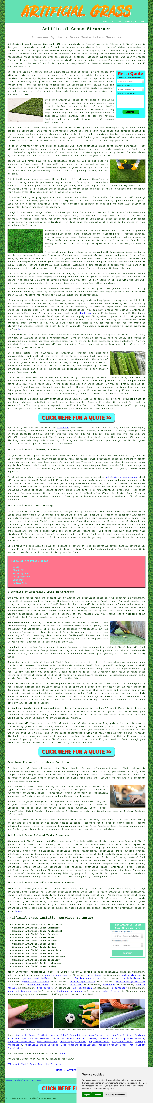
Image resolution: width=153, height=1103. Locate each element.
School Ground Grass (73, 1035)
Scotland (125, 870)
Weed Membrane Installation (78, 1045)
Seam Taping (95, 1035)
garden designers (37, 985)
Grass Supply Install (73, 1042)
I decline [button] (97, 1095)
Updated (38, 1080)
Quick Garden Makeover (36, 1038)
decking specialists (82, 981)
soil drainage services (130, 981)
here (20, 329)
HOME (105, 22)
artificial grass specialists (62, 437)
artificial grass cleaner (121, 477)
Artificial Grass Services (69, 1038)
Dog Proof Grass (99, 1042)
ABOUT (119, 22)
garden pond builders (35, 981)
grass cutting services (22, 991)
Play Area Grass (122, 1042)
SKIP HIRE (76, 985)
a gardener (94, 975)
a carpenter (119, 988)
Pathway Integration (101, 1038)
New (32, 1080)
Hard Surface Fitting (119, 1035)
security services (86, 870)
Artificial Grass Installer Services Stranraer (51, 918)
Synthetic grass (18, 427)
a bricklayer (132, 978)
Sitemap (9, 1080)
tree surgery (45, 988)
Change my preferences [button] (115, 1095)
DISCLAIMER (139, 22)
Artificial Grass (21, 1080)
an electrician (82, 988)
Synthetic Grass (25, 1035)
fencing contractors (88, 978)
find (17, 889)
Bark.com (85, 313)
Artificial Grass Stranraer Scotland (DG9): (35, 44)
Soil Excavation (47, 1042)
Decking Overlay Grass (112, 1045)
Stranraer (63, 427)
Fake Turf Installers (21, 1042)
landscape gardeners (69, 991)
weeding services (56, 975)
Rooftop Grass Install (130, 1038)
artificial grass (18, 908)
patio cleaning (131, 975)
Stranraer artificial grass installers (33, 841)
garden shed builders (37, 978)
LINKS (112, 22)
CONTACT (128, 22)
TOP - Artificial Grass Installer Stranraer (35, 1064)
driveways (109, 985)
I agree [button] (87, 1095)
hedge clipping (111, 991)
